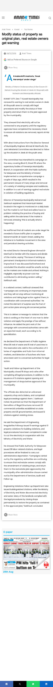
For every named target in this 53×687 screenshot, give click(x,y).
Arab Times (6, 29)
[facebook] (7, 684)
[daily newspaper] (26, 553)
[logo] (27, 18)
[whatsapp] (33, 684)
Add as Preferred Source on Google (22, 60)
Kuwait (16, 29)
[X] (20, 684)
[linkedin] (46, 684)
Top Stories (28, 29)
